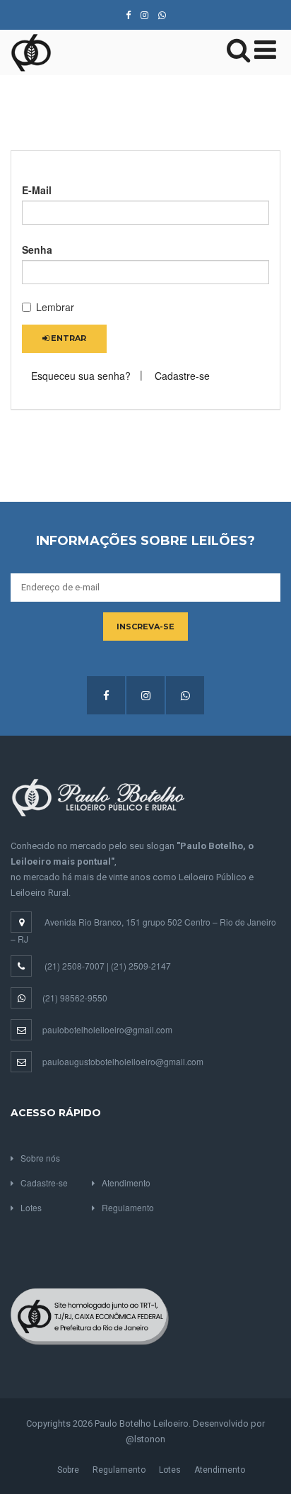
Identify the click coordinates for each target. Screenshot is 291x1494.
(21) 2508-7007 (74, 966)
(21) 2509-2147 (141, 966)
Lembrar (55, 307)
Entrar (67, 338)
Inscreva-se (145, 626)
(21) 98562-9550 (74, 998)
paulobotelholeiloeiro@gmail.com (107, 1029)
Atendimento (126, 1182)
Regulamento (128, 1207)
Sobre (68, 1470)
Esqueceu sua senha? (81, 376)
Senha (37, 249)
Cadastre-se (182, 376)
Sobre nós (40, 1158)
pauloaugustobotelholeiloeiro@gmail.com (122, 1061)
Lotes (31, 1207)
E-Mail (37, 190)
